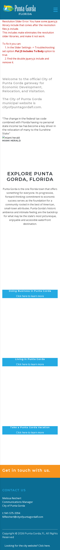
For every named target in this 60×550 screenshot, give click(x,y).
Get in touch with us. (26, 470)
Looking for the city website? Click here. (27, 545)
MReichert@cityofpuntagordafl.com (22, 517)
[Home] (19, 9)
